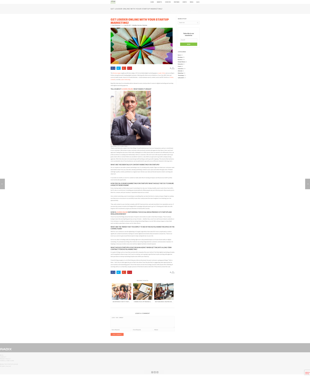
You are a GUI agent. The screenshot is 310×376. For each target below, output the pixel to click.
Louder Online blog (125, 79)
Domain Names (181, 61)
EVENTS (185, 2)
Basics (179, 55)
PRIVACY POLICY (5, 358)
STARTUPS (168, 2)
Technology (181, 75)
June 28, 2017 (127, 25)
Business (180, 59)
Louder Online (161, 73)
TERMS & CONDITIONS (7, 360)
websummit (181, 77)
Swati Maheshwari (116, 25)
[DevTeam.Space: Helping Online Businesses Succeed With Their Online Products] (164, 291)
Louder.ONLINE (121, 212)
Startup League (117, 73)
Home (168, 12)
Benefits (159, 2)
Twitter (171, 77)
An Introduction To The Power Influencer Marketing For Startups (122, 301)
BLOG (1, 355)
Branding (135, 25)
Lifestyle (180, 71)
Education (180, 64)
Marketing (144, 25)
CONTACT (3, 357)
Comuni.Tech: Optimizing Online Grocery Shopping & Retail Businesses (143, 301)
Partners (176, 2)
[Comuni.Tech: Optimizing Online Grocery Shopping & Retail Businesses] (142, 291)
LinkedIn (113, 79)
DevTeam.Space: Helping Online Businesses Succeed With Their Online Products (164, 301)
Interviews (139, 25)
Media (191, 2)
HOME (152, 2)
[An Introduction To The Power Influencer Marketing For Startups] (121, 291)
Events (179, 66)
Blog (197, 2)
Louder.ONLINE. (127, 89)
